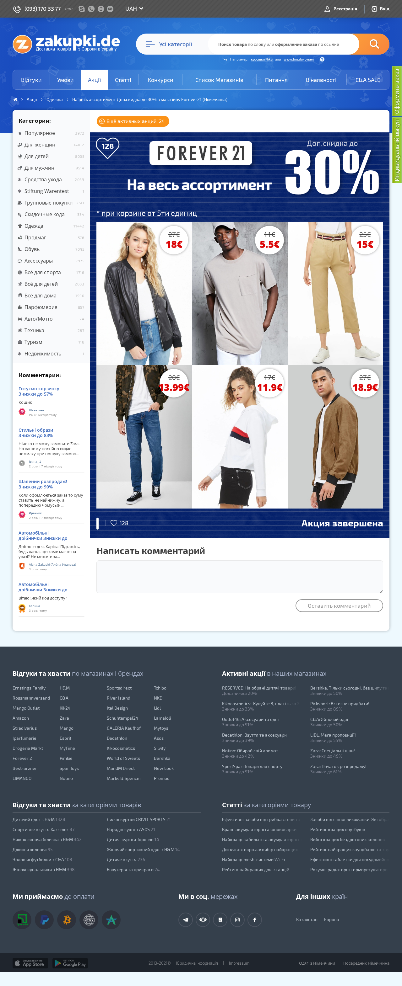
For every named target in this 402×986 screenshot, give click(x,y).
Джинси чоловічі (33, 849)
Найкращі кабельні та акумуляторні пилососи (262, 839)
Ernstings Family (29, 687)
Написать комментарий (150, 550)
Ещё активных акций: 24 (135, 121)
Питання (276, 79)
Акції (94, 79)
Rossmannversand (31, 698)
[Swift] (88, 919)
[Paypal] (44, 919)
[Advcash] (111, 919)
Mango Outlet (26, 708)
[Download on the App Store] (30, 963)
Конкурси (160, 79)
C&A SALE (368, 79)
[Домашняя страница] (15, 100)
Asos (159, 738)
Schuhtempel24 (123, 718)
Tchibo (160, 687)
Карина (34, 606)
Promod (162, 778)
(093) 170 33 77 (42, 8)
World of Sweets (123, 758)
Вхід (384, 8)
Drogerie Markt (28, 748)
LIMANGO (22, 778)
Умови (65, 79)
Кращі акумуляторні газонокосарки (259, 829)
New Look (164, 768)
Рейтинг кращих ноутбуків (337, 829)
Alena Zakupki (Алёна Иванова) (52, 564)
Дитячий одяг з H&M (39, 819)
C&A (64, 698)
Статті (123, 79)
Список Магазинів (219, 79)
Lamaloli (162, 718)
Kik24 (65, 708)
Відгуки (31, 79)
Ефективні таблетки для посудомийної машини (350, 859)
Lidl (157, 708)
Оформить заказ (396, 91)
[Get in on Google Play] (70, 963)
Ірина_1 (35, 461)
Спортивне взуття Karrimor (43, 829)
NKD (158, 698)
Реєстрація (345, 8)
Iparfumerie (24, 738)
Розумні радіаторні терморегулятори (349, 869)
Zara (64, 718)
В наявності (321, 79)
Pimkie (66, 758)
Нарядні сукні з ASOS (131, 829)
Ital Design (117, 708)
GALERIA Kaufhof (124, 728)
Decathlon (117, 738)
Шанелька (36, 410)
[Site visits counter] (112, 972)
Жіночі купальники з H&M (44, 869)
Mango (66, 728)
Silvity (160, 748)
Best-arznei (24, 768)
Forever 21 (23, 758)
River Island (118, 698)
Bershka (162, 758)
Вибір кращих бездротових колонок (347, 839)
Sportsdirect (119, 687)
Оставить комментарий (339, 605)
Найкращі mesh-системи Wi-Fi (253, 859)
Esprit (65, 738)
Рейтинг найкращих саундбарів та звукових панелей (350, 849)
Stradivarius (25, 728)
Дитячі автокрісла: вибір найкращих (260, 849)
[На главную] (69, 44)
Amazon (21, 718)
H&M (65, 687)
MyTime (67, 748)
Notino (66, 778)
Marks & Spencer (124, 778)
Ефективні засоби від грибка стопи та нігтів (262, 819)
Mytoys (161, 728)
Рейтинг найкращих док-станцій (255, 869)
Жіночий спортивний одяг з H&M (143, 849)
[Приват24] (22, 919)
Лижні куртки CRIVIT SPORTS (139, 819)
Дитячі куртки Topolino (133, 839)
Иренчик (35, 513)
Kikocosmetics (121, 748)
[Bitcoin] (66, 919)
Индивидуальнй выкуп (396, 150)
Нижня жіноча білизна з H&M (47, 839)
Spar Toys (69, 768)
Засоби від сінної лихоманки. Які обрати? (350, 819)
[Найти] (364, 44)
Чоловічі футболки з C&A (42, 859)
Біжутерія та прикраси (133, 869)
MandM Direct (121, 768)
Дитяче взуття (126, 859)
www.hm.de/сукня (299, 59)
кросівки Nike (262, 59)
